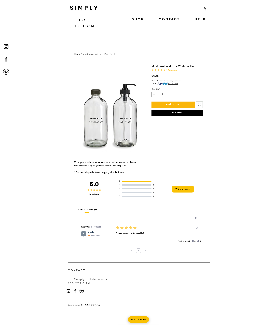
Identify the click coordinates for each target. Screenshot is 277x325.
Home (77, 54)
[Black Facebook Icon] (6, 59)
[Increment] (162, 94)
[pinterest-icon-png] (6, 72)
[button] (204, 9)
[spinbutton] (158, 94)
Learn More (173, 84)
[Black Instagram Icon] (6, 46)
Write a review (182, 189)
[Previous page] (131, 251)
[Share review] (197, 228)
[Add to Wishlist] (199, 105)
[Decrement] (153, 94)
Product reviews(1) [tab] (87, 209)
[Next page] (145, 251)
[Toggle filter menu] (196, 218)
